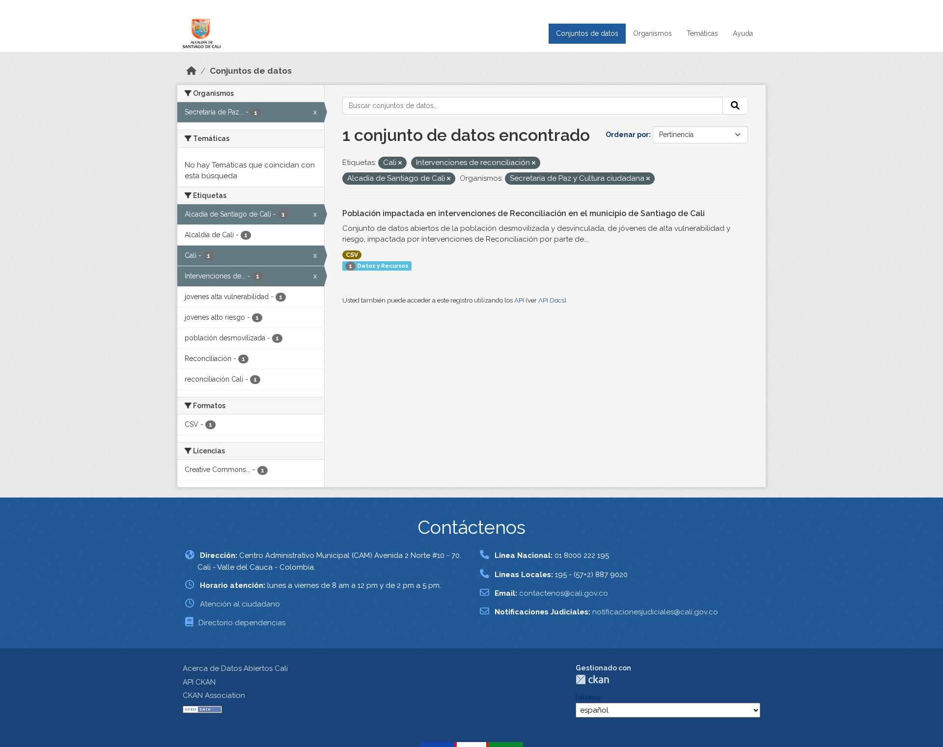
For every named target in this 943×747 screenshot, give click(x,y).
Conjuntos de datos (587, 33)
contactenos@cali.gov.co (563, 593)
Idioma (588, 697)
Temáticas (702, 33)
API (519, 300)
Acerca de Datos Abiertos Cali (235, 668)
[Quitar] (400, 163)
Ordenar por (627, 134)
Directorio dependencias (241, 622)
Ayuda (743, 33)
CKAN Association (214, 695)
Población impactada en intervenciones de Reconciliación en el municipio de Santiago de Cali (523, 213)
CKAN (592, 679)
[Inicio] (191, 71)
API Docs (551, 300)
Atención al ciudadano (240, 604)
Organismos (652, 33)
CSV (352, 254)
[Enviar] (735, 105)
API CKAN (199, 682)
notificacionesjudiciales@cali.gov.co (655, 612)
